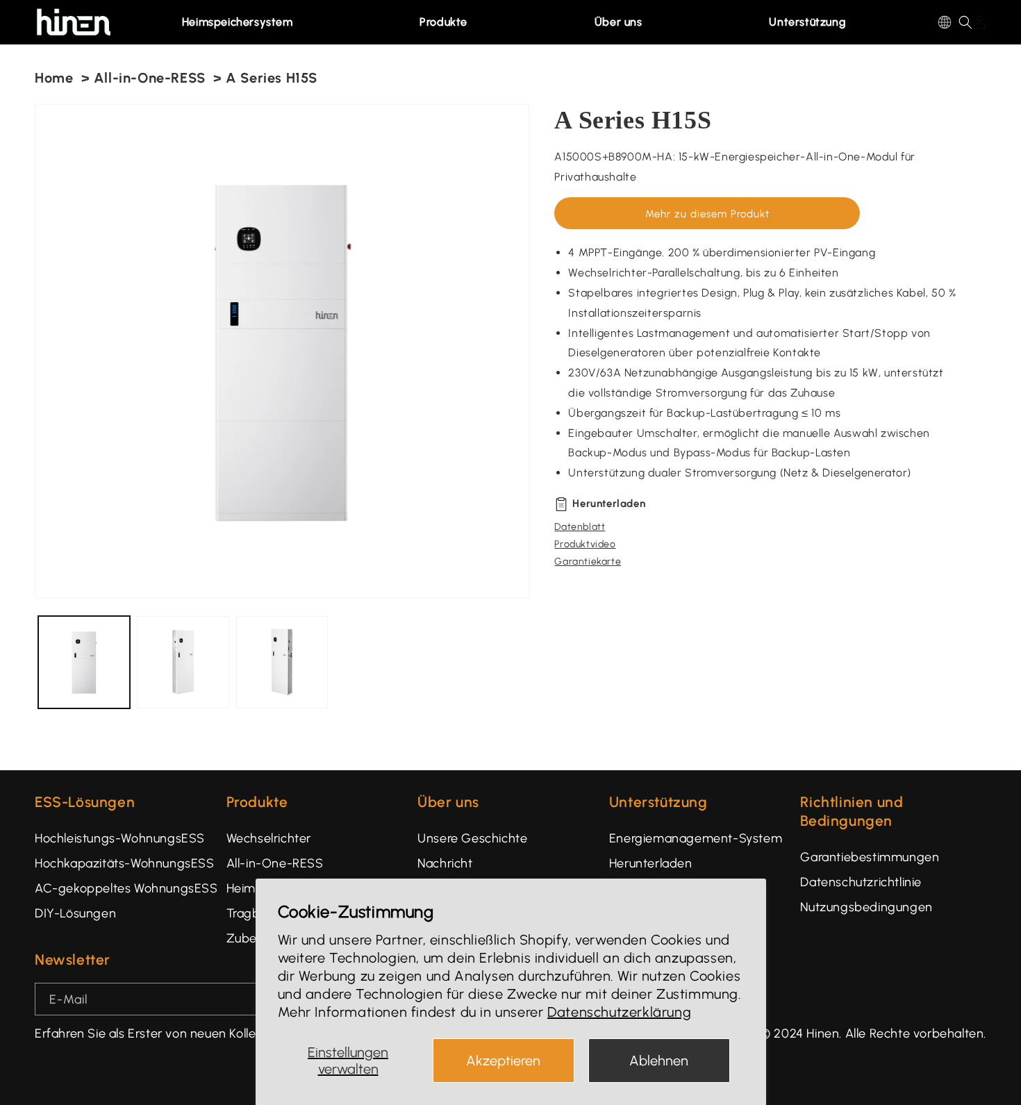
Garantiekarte (587, 561)
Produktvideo (584, 544)
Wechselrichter (268, 838)
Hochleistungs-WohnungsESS (120, 838)
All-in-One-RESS (150, 77)
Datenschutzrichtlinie (861, 882)
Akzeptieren (503, 1060)
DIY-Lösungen (75, 913)
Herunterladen (650, 863)
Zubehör (251, 938)
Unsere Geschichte (472, 838)
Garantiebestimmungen (869, 857)
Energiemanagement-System (695, 838)
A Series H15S (271, 77)
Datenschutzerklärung (619, 1012)
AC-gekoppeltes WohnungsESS (126, 888)
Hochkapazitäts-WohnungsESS (125, 863)
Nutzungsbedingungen (866, 907)
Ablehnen (658, 1060)
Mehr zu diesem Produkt (707, 214)
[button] (245, 22)
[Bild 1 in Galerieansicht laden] (84, 662)
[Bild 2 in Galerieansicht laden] (183, 662)
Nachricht (444, 863)
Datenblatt (579, 527)
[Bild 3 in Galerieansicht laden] (282, 662)
